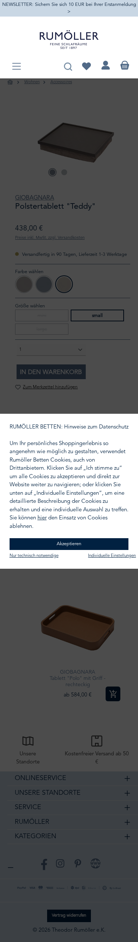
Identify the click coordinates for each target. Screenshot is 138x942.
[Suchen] (68, 65)
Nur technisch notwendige (34, 556)
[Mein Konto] (105, 65)
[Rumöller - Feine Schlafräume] (69, 39)
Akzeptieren (69, 543)
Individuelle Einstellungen (112, 556)
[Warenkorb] (124, 65)
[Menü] (16, 67)
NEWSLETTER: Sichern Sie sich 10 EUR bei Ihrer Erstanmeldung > (69, 8)
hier (42, 518)
